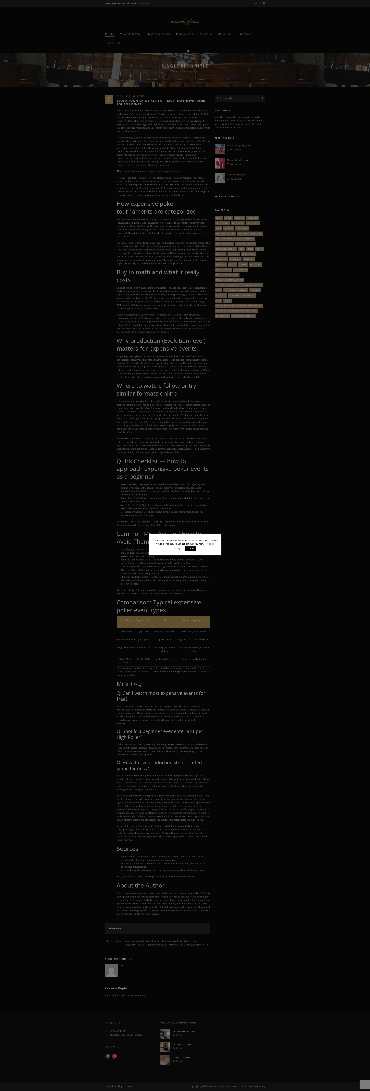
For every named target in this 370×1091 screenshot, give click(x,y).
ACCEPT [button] (190, 549)
